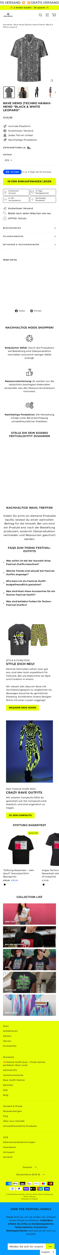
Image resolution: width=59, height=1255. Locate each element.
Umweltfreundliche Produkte (20, 1126)
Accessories (9, 1045)
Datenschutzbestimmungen (19, 1142)
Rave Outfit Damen (14, 1080)
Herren (7, 1041)
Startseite (7, 25)
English (46, 1252)
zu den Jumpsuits (20, 815)
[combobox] (48, 1252)
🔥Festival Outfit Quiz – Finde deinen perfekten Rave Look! (24, 1064)
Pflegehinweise (13, 236)
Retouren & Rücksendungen (21, 244)
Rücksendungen (12, 1111)
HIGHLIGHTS (10, 1070)
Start (6, 1026)
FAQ (5, 1116)
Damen (7, 1036)
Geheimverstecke (13, 1075)
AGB (5, 1137)
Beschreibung (12, 228)
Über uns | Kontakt (14, 1121)
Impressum (9, 1147)
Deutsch (27, 1167)
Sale (5, 1090)
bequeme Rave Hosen (22, 707)
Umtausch (9, 1152)
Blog (5, 1095)
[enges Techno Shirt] (44, 884)
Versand (7, 1157)
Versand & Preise (12, 1106)
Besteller (8, 1085)
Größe (7, 155)
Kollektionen (10, 1031)
